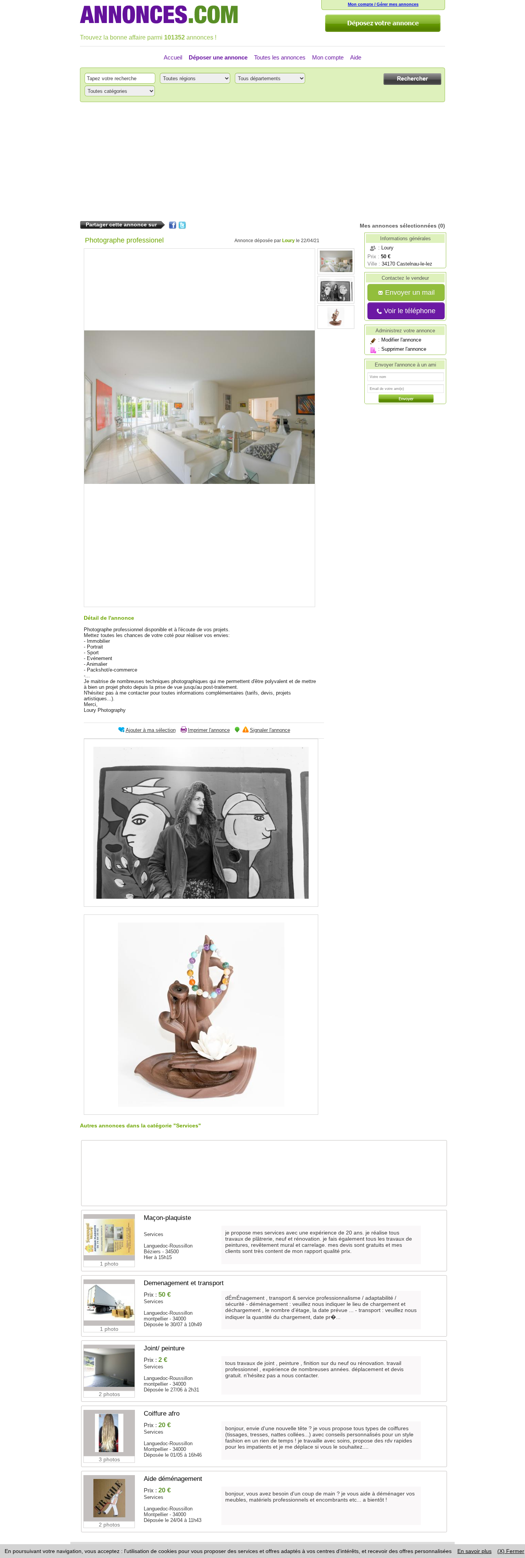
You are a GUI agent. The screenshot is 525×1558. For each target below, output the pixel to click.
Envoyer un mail (409, 292)
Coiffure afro (161, 1413)
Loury (288, 240)
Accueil (173, 57)
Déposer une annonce (218, 57)
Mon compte (328, 57)
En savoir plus (474, 1551)
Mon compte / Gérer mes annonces (383, 4)
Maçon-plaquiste (167, 1217)
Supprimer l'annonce (403, 349)
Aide (355, 57)
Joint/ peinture (164, 1348)
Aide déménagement (173, 1478)
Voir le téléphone (408, 311)
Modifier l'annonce (401, 340)
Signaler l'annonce (270, 730)
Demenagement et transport (184, 1283)
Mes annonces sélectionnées (398, 226)
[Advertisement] (262, 161)
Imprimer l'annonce (209, 730)
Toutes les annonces (280, 57)
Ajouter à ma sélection (151, 730)
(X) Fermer (510, 1551)
